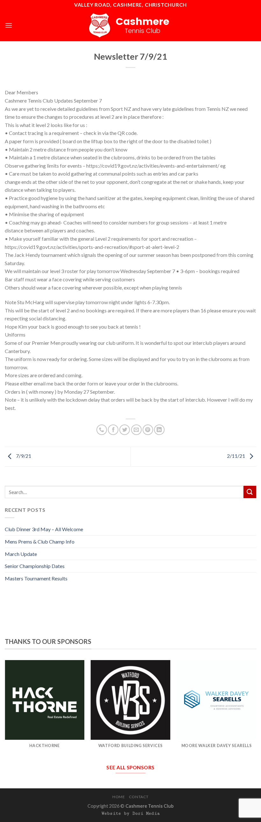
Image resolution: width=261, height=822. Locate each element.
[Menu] (8, 25)
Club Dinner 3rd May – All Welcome (44, 529)
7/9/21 (23, 456)
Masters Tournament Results (36, 578)
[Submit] (249, 492)
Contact (139, 796)
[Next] (256, 710)
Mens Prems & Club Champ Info (39, 541)
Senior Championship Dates (35, 566)
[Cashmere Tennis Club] (130, 25)
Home (118, 796)
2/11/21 (236, 456)
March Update (21, 554)
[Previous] (5, 710)
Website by (131, 813)
